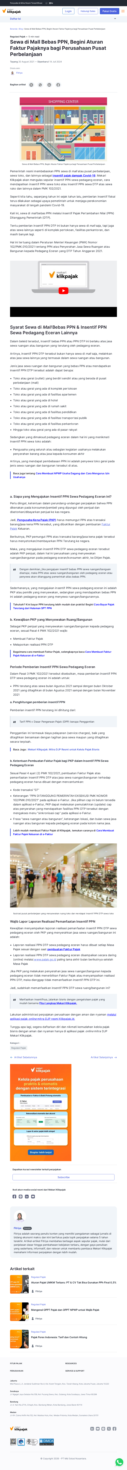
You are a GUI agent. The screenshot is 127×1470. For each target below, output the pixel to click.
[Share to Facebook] (58, 84)
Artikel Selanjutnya (102, 1057)
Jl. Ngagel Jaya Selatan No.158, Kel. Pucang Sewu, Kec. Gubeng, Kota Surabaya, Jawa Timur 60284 (53, 1394)
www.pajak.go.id (44, 959)
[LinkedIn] (27, 1196)
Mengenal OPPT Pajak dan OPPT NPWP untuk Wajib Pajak (65, 1309)
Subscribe (64, 1177)
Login (68, 11)
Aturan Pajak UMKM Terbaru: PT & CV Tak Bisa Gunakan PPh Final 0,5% (73, 1282)
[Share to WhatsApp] (40, 84)
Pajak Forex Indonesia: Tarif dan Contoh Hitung (59, 1337)
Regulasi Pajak (17, 36)
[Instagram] (20, 1196)
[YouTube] (33, 1196)
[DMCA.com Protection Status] (46, 1442)
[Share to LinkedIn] (49, 84)
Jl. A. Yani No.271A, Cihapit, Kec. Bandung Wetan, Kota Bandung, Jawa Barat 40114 (46, 1405)
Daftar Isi (15, 18)
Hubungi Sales (88, 11)
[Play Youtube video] (63, 291)
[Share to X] (31, 84)
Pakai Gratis (111, 11)
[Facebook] (14, 1196)
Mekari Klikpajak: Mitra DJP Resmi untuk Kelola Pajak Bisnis (64, 749)
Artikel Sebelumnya (25, 1057)
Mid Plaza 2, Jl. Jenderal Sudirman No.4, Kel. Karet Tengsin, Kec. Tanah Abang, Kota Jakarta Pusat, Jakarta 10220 (59, 1384)
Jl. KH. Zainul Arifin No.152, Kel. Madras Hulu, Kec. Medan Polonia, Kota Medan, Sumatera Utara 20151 (54, 1415)
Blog (21, 29)
